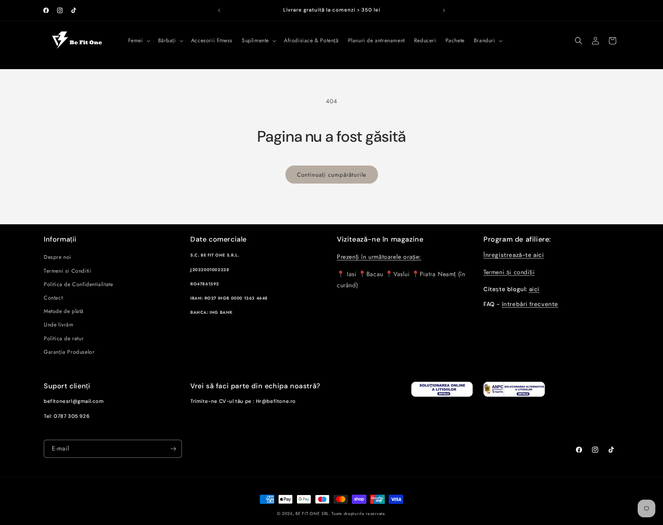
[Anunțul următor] (443, 10)
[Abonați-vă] (173, 449)
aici (534, 289)
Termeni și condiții (508, 272)
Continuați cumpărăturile (331, 175)
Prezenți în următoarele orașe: (379, 257)
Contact (53, 297)
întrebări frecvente (530, 304)
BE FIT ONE (307, 513)
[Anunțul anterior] (219, 10)
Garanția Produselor (69, 352)
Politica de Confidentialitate (78, 284)
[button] (138, 40)
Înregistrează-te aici (513, 255)
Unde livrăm (59, 324)
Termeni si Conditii (67, 271)
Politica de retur (64, 338)
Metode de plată (64, 311)
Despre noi (57, 257)
